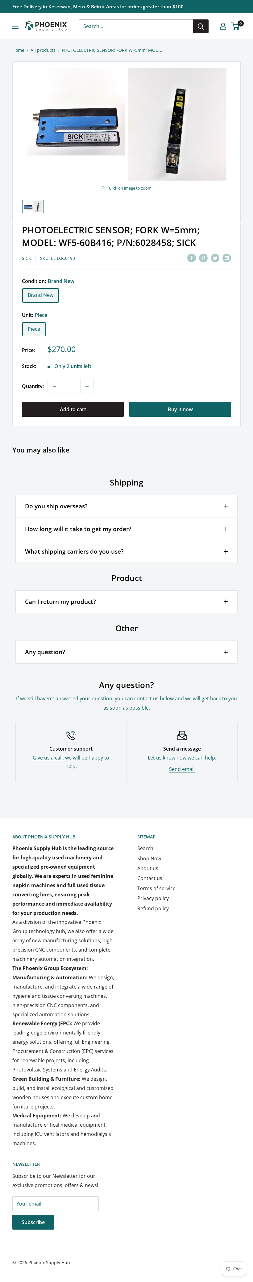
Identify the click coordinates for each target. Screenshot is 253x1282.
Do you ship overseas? (56, 506)
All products (43, 50)
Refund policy (153, 908)
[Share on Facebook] (191, 257)
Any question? (45, 652)
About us (147, 868)
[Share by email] (226, 257)
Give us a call (48, 757)
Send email (182, 769)
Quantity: (33, 386)
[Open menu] (15, 26)
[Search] (201, 26)
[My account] (223, 26)
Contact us (149, 878)
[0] (235, 26)
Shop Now (149, 858)
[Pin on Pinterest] (203, 257)
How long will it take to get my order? (78, 529)
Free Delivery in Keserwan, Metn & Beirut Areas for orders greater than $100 (98, 6)
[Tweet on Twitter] (215, 257)
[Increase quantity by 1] (87, 386)
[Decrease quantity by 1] (54, 386)
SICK (26, 258)
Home (18, 50)
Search (145, 848)
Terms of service (156, 888)
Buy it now (180, 409)
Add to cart (73, 409)
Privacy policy (153, 898)
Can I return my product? (60, 602)
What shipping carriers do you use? (74, 551)
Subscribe (33, 1222)
